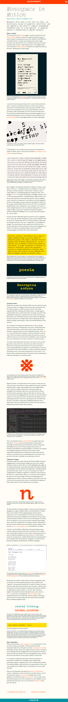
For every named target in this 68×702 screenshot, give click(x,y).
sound (18, 526)
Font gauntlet (42, 574)
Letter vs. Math (42, 377)
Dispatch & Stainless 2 (38, 692)
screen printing (11, 117)
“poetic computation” (25, 644)
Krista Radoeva (10, 298)
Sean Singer (23, 96)
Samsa (18, 575)
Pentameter (22, 35)
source (9, 593)
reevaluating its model (38, 647)
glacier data (24, 526)
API (34, 535)
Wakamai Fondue (11, 575)
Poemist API (30, 573)
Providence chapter (21, 46)
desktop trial (37, 680)
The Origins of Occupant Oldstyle (17, 692)
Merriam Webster (33, 593)
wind (15, 526)
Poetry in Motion (11, 37)
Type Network (29, 677)
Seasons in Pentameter (36, 671)
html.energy (16, 443)
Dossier (15, 194)
